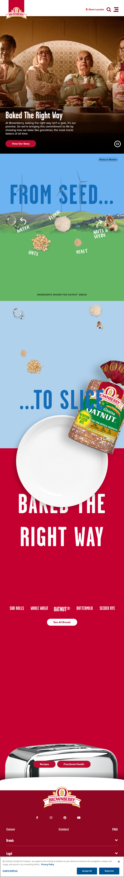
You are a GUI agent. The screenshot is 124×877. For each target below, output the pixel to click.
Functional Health (74, 764)
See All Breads (62, 622)
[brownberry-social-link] (37, 818)
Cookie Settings (10, 870)
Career (10, 829)
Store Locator (96, 9)
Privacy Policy (47, 864)
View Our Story (21, 144)
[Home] (16, 13)
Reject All (109, 870)
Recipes (44, 764)
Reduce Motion (108, 159)
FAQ (115, 829)
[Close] (118, 861)
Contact (64, 829)
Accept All (87, 870)
